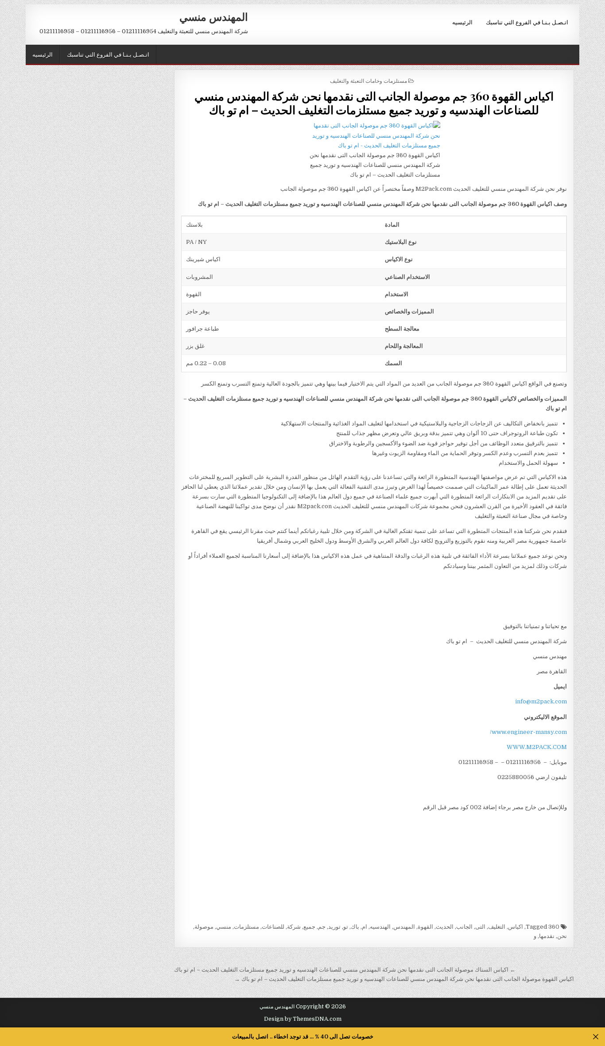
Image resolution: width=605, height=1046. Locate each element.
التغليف (496, 926)
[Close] (595, 1037)
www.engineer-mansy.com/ (528, 732)
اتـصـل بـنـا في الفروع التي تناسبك (527, 21)
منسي (223, 926)
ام (364, 926)
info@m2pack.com (541, 701)
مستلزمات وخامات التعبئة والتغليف (368, 80)
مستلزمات (246, 926)
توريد (334, 926)
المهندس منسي (213, 16)
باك (355, 926)
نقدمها (547, 936)
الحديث (445, 926)
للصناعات (273, 926)
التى (480, 926)
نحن (562, 936)
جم (322, 926)
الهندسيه (380, 926)
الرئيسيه (462, 21)
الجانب (464, 926)
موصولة (203, 926)
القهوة (425, 926)
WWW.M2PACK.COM (537, 747)
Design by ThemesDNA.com (302, 1019)
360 (553, 926)
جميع (309, 926)
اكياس (515, 926)
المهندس (404, 926)
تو (345, 926)
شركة (294, 926)
